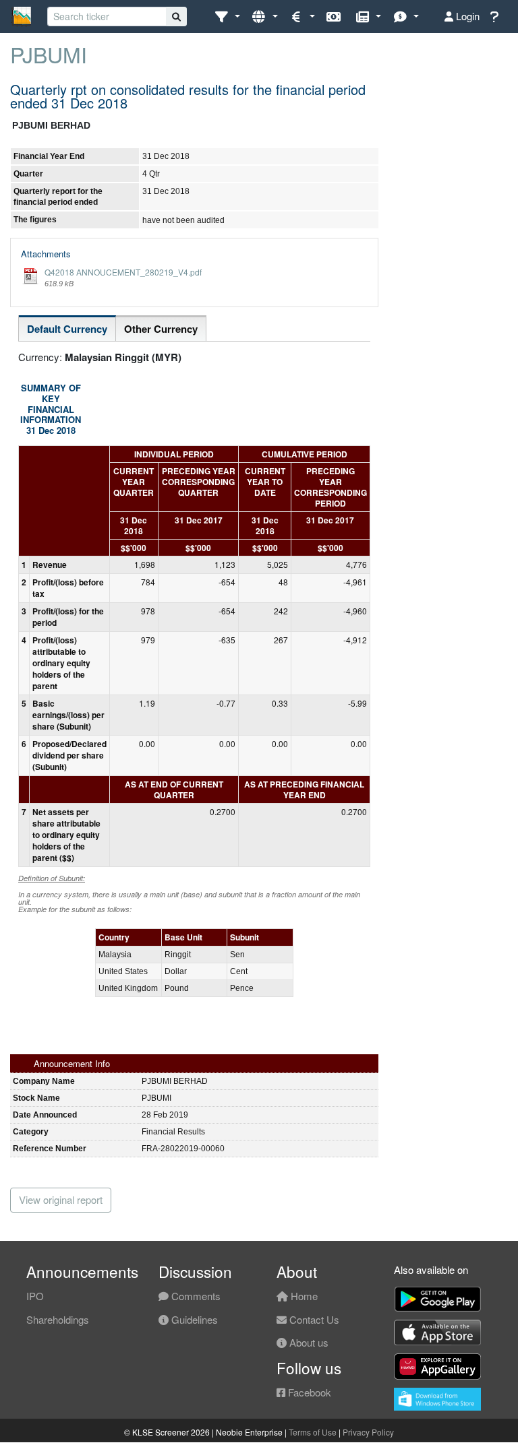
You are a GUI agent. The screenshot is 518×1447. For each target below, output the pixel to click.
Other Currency (161, 328)
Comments (195, 1296)
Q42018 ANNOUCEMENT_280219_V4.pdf (123, 272)
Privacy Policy (368, 1432)
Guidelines (193, 1319)
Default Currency (67, 328)
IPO (35, 1296)
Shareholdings (57, 1319)
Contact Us (313, 1319)
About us (307, 1342)
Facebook (308, 1392)
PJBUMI (48, 53)
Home (303, 1296)
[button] (227, 16)
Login (466, 16)
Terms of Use (313, 1432)
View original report (61, 1199)
